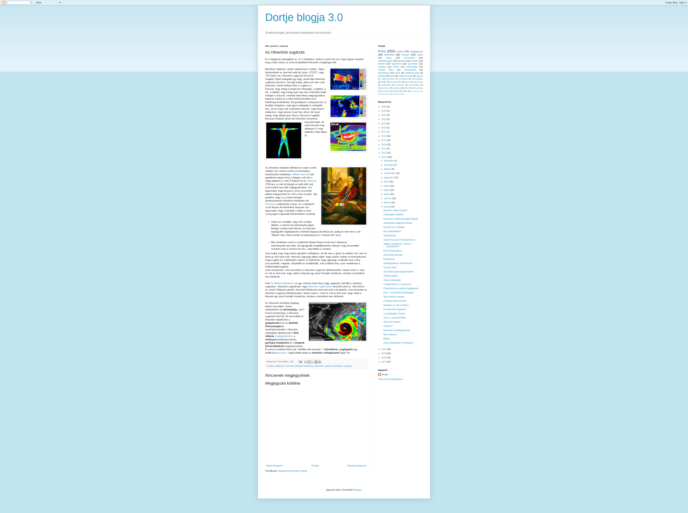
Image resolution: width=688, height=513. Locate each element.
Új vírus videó (390, 267)
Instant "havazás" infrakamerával (399, 240)
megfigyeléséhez (283, 336)
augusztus (389, 177)
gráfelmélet (386, 85)
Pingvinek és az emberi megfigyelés (401, 288)
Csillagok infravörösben (395, 301)
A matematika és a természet (397, 284)
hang (392, 76)
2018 (384, 127)
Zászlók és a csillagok (394, 227)
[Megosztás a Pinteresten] (319, 362)
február (387, 202)
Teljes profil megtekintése (390, 379)
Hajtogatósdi (389, 235)
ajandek (401, 61)
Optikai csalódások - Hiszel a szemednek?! (397, 245)
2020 (384, 119)
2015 (384, 140)
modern (414, 61)
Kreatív (406, 54)
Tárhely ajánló (390, 276)
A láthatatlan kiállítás (393, 214)
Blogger (357, 490)
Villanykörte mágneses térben (397, 223)
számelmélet (410, 70)
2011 (384, 157)
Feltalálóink (389, 259)
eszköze (282, 352)
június (387, 186)
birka (406, 88)
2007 (384, 362)
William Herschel (301, 174)
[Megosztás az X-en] (313, 362)
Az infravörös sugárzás (394, 309)
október (388, 169)
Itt (317, 128)
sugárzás (348, 366)
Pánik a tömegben (392, 280)
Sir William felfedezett (282, 283)
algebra (419, 76)
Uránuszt (311, 180)
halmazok (400, 85)
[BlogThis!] (309, 362)
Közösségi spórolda (393, 255)
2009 (384, 353)
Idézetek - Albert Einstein (395, 210)
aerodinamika (396, 82)
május (387, 190)
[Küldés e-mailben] (306, 362)
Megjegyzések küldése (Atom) (292, 471)
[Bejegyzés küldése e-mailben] (300, 361)
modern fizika (386, 70)
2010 (384, 349)
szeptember (390, 173)
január (387, 206)
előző (300, 59)
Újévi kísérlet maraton (394, 297)
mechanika (409, 58)
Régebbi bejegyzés (356, 465)
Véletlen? (388, 326)
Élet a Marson (390, 334)
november (389, 165)
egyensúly (396, 64)
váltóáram (397, 94)
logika (404, 91)
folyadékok (383, 73)
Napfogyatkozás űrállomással (397, 263)
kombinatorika (384, 94)
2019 (384, 123)
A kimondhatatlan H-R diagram (398, 343)
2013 (384, 148)
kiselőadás (338, 366)
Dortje (385, 374)
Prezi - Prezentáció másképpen (398, 292)
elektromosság (412, 73)
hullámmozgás (385, 61)
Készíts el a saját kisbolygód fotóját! (400, 219)
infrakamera (309, 366)
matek (399, 51)
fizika (382, 51)
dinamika (389, 54)
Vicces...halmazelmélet (394, 318)
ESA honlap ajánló (392, 251)
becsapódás (417, 79)
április (387, 194)
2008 (384, 357)
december (389, 160)
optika (420, 55)
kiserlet (381, 64)
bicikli (397, 73)
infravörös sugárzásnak (320, 286)
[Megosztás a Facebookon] (316, 362)
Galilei (383, 82)
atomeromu (415, 91)
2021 (384, 115)
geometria (413, 64)
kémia (396, 67)
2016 (384, 136)
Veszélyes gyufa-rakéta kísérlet (398, 271)
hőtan (389, 58)
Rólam (386, 338)
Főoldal (315, 465)
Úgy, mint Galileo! (391, 322)
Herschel (290, 366)
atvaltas (396, 88)
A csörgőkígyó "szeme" (394, 313)
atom (407, 82)
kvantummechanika (389, 91)
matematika (411, 67)
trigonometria (383, 88)
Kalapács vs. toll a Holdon (396, 305)
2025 (384, 111)
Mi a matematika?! (392, 231)
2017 (384, 132)
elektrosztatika (388, 79)
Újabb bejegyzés (274, 465)
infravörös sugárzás (324, 366)
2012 (384, 153)
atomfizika (403, 79)
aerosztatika (413, 85)
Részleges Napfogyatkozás (396, 330)
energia (382, 76)
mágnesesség (405, 76)
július (387, 181)
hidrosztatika (417, 88)
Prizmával (270, 204)
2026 (384, 107)
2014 (384, 144)
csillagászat (279, 366)
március (388, 198)
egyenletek (418, 82)
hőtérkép (298, 366)
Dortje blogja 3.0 (304, 17)
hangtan (382, 67)
